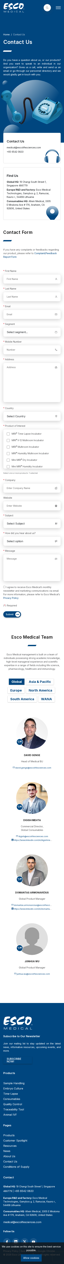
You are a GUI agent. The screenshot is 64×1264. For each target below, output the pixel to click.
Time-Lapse (10, 1093)
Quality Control (12, 1104)
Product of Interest (14, 425)
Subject (8, 515)
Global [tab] (16, 682)
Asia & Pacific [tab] (40, 682)
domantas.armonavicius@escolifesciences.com (37, 905)
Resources (10, 1145)
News (6, 1151)
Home (6, 34)
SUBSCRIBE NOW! (14, 1060)
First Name (9, 271)
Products (9, 1135)
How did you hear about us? (19, 533)
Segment (9, 324)
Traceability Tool (13, 1109)
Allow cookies (31, 1257)
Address (8, 359)
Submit (10, 614)
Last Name (9, 288)
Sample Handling (13, 1083)
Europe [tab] (16, 690)
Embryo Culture (13, 1088)
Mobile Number (12, 341)
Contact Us (10, 1161)
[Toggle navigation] (58, 8)
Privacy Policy (11, 598)
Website (7, 497)
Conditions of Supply (16, 1166)
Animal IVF (10, 1114)
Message (9, 550)
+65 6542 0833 (23, 1191)
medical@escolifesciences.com (22, 1222)
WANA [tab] (46, 699)
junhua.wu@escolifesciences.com (33, 974)
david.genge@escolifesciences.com (33, 768)
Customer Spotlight (15, 1140)
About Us (9, 1156)
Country (8, 408)
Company (9, 480)
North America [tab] (40, 690)
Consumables (11, 1099)
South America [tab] (22, 699)
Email (7, 306)
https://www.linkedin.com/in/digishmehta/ (33, 840)
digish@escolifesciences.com (33, 836)
